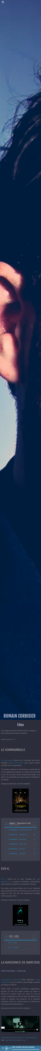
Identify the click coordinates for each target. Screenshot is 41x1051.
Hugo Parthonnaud (17, 763)
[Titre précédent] (33, 823)
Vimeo (23, 1040)
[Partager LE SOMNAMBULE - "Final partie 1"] (34, 835)
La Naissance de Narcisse (10, 980)
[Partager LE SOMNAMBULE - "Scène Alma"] (34, 839)
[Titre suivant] (36, 823)
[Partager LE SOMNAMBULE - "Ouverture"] (34, 854)
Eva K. (3, 879)
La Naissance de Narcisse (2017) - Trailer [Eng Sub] (19, 1038)
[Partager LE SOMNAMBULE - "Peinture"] (34, 849)
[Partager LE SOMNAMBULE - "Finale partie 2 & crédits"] (34, 830)
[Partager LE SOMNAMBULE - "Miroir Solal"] (34, 844)
